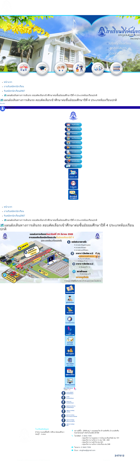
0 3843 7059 (86, 447)
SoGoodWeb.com (115, 460)
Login (122, 460)
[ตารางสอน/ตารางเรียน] (70, 340)
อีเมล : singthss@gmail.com (84, 450)
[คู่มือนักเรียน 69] (70, 299)
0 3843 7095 (87, 435)
